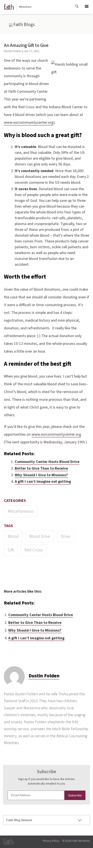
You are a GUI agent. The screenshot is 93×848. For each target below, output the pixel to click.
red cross (33, 550)
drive (65, 536)
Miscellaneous (21, 511)
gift (11, 550)
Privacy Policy (51, 841)
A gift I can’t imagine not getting (43, 481)
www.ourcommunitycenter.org (28, 122)
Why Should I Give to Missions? (41, 475)
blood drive (39, 536)
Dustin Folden (13, 51)
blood (13, 536)
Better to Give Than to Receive (41, 468)
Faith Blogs (24, 24)
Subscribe (75, 795)
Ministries (25, 7)
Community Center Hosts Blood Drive (47, 461)
